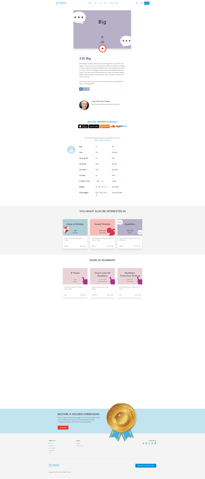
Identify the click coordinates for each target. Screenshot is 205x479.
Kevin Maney (105, 101)
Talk (100, 3)
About (89, 3)
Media (78, 443)
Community (52, 448)
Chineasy (61, 3)
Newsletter (114, 3)
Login (141, 3)
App (95, 3)
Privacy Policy (79, 445)
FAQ (50, 453)
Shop (146, 3)
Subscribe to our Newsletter (146, 465)
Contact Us (52, 445)
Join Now (63, 427)
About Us (51, 443)
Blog (106, 3)
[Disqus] (102, 329)
